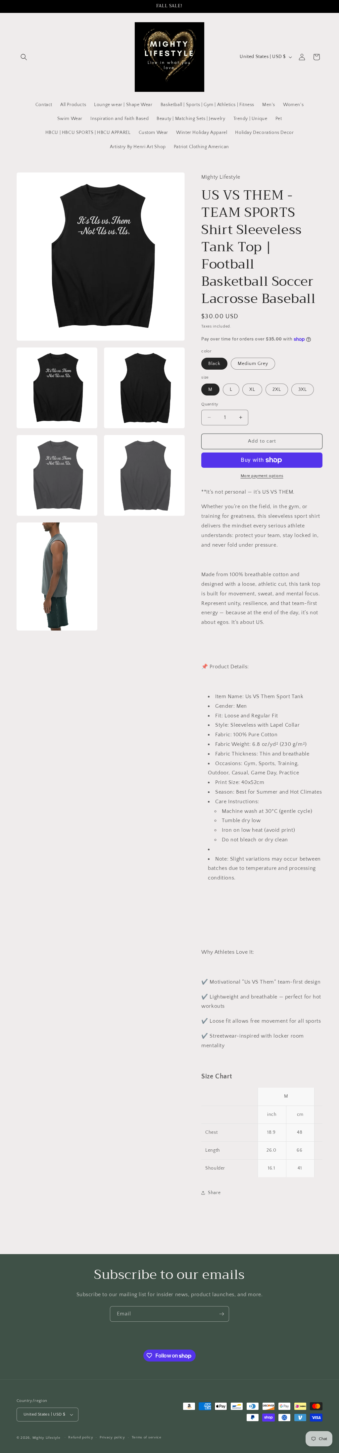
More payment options (262, 476)
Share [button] (214, 1192)
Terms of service (147, 1437)
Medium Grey (253, 363)
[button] (24, 57)
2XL (276, 389)
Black (214, 363)
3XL (302, 389)
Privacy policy (112, 1437)
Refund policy (80, 1437)
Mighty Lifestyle (46, 1438)
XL (252, 389)
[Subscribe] (221, 1314)
